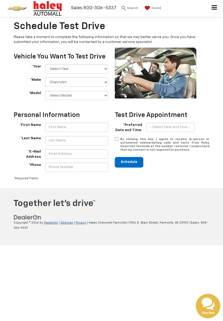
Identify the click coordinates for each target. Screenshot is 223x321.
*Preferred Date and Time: (128, 127)
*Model (35, 93)
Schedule (129, 162)
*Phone (35, 165)
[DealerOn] (27, 217)
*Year (36, 66)
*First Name (30, 125)
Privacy (81, 222)
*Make (35, 80)
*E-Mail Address (33, 154)
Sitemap (66, 222)
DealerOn (51, 222)
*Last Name (30, 138)
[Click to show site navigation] (214, 8)
